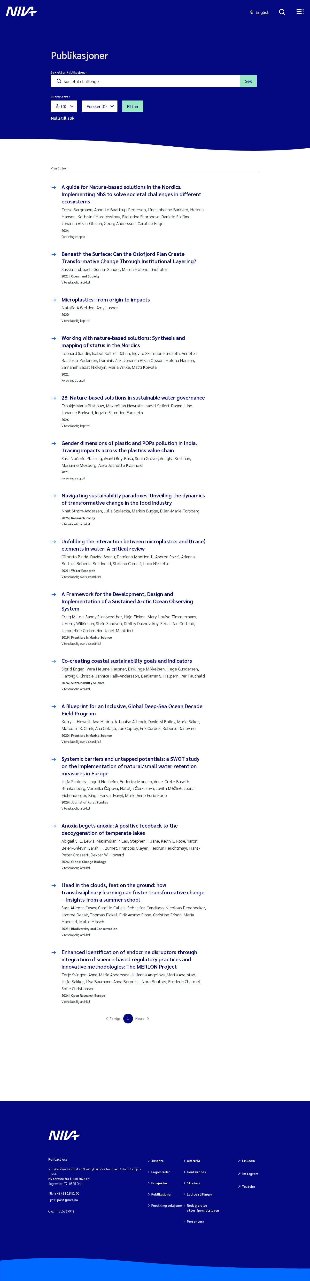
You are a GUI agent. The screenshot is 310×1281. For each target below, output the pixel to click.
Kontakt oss (196, 1172)
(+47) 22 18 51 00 (66, 1193)
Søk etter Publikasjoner (69, 72)
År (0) (61, 106)
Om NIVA (193, 1161)
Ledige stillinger (199, 1194)
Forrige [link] (115, 1018)
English (262, 12)
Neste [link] (140, 1018)
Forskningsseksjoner (166, 1205)
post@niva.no (67, 1200)
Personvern (195, 1221)
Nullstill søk (62, 118)
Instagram (250, 1174)
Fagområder (160, 1172)
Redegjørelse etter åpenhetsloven (203, 1207)
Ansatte (157, 1161)
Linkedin (248, 1161)
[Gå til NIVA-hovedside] (123, 12)
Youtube (248, 1186)
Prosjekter (159, 1183)
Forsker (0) (97, 106)
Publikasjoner (161, 1194)
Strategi (193, 1183)
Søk (248, 81)
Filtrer (133, 106)
